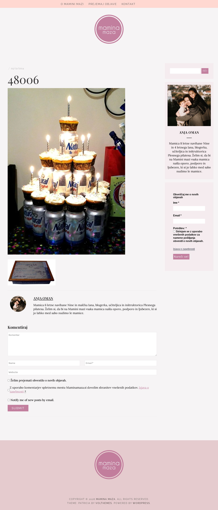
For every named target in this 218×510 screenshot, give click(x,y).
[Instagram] (109, 490)
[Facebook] (103, 490)
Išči (205, 71)
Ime (176, 202)
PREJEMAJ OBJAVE (103, 4)
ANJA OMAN (43, 298)
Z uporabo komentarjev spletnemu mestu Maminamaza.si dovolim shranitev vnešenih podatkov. (79, 389)
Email (177, 215)
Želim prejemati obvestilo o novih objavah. (38, 380)
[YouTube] (115, 490)
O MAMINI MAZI (72, 4)
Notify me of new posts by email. (32, 400)
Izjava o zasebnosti (184, 249)
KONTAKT (128, 4)
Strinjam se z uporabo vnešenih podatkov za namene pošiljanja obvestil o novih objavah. (188, 236)
